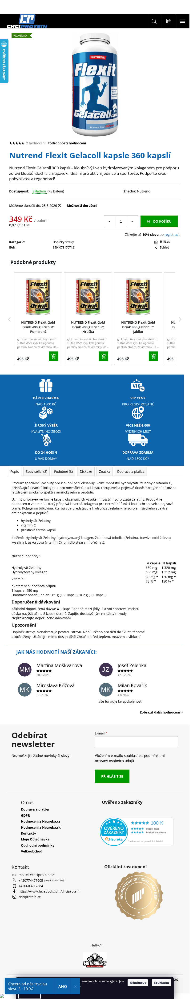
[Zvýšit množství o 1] (132, 221)
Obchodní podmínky (37, 845)
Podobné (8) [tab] (63, 471)
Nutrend (143, 191)
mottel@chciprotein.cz (36, 875)
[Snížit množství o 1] (109, 221)
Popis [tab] (14, 471)
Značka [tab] (104, 471)
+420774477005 (31, 880)
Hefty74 (97, 945)
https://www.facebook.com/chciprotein (49, 891)
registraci (172, 234)
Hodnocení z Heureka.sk (41, 827)
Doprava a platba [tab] (130, 471)
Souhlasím (161, 983)
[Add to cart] (53, 356)
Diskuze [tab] (86, 471)
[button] (9, 319)
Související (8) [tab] (36, 471)
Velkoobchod (31, 851)
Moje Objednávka (35, 839)
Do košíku (162, 221)
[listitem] (38, 318)
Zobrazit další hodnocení (160, 712)
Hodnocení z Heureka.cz (40, 821)
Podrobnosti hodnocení (67, 143)
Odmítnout (138, 983)
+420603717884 (31, 886)
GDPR (25, 815)
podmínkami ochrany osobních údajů (130, 758)
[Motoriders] (95, 959)
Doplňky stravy (63, 242)
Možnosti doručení (82, 205)
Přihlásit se (112, 776)
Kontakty (28, 833)
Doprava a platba (35, 809)
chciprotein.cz (30, 897)
